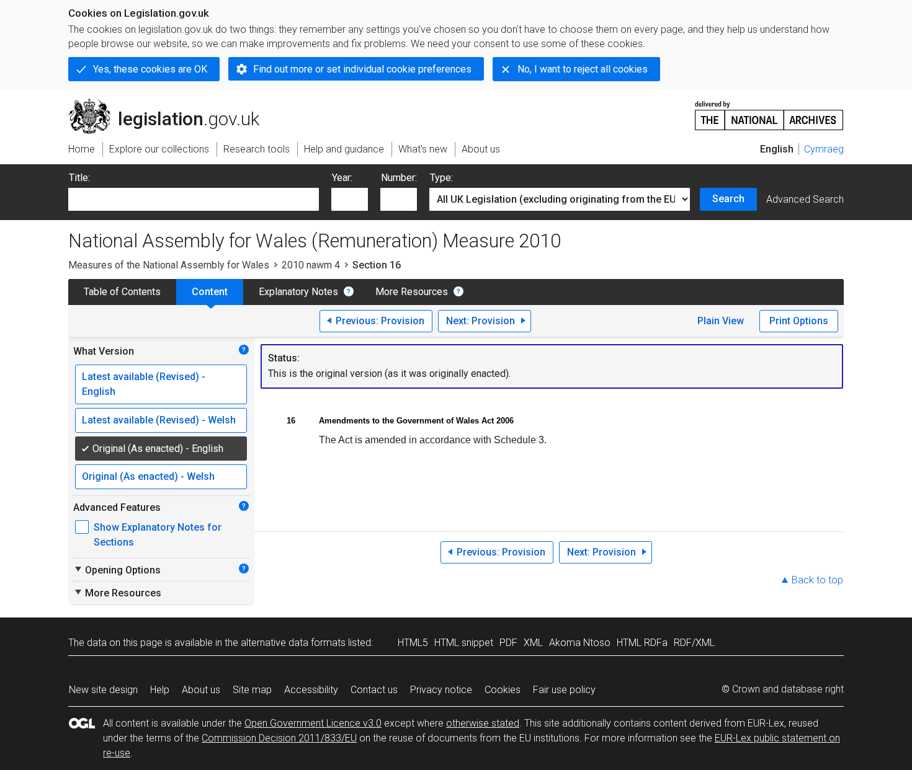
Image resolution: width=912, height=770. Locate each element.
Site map (252, 690)
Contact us (374, 690)
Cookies (503, 690)
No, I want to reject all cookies (582, 69)
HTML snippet (463, 642)
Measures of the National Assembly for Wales (168, 265)
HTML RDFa (642, 642)
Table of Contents (122, 292)
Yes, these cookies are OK (150, 69)
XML (533, 642)
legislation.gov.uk (171, 103)
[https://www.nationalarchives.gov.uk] (769, 110)
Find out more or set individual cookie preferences (362, 69)
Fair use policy (564, 690)
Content (210, 292)
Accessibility (311, 690)
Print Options (798, 321)
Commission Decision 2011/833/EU (279, 738)
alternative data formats (293, 642)
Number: (399, 178)
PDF (508, 642)
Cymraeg (824, 149)
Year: (342, 178)
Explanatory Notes (298, 292)
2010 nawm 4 (311, 265)
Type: (441, 178)
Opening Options (117, 570)
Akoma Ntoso (579, 642)
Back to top (817, 580)
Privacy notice (441, 690)
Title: (79, 178)
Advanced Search (805, 199)
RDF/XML (694, 642)
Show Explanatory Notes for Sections (157, 534)
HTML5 (413, 642)
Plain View (720, 321)
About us (201, 690)
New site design (103, 690)
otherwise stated (482, 723)
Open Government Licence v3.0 (313, 723)
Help (159, 690)
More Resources (411, 292)
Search (728, 199)
